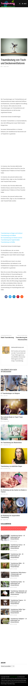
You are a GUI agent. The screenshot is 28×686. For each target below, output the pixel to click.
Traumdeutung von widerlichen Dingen (11, 466)
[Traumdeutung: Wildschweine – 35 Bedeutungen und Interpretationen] (5, 573)
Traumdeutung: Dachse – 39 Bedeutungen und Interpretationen (17, 546)
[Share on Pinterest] (18, 296)
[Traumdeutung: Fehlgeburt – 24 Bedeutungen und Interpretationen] (5, 619)
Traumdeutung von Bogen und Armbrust (11, 233)
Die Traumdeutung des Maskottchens (11, 442)
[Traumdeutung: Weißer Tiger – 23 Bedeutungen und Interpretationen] (5, 609)
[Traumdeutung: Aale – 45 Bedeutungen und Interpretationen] (5, 554)
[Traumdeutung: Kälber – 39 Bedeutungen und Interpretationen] (5, 563)
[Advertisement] (14, 21)
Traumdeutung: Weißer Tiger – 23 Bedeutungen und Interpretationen (18, 611)
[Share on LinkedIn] (14, 296)
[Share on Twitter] (10, 296)
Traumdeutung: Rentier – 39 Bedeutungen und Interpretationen (17, 537)
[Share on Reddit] (21, 296)
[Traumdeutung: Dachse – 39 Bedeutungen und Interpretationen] (5, 545)
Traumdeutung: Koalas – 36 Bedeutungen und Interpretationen (17, 583)
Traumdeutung (13, 676)
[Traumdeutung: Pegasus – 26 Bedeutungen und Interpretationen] (5, 600)
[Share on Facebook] (6, 296)
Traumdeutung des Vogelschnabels (10, 240)
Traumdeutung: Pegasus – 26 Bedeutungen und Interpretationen (18, 601)
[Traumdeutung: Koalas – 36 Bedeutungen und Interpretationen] (5, 582)
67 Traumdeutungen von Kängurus (10, 393)
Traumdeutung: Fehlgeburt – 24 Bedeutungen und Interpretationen (18, 620)
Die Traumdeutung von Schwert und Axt (11, 237)
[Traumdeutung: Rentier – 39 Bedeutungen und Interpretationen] (5, 536)
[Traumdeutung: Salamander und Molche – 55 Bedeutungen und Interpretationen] (5, 591)
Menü (25, 3)
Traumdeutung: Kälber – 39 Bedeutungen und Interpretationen (17, 565)
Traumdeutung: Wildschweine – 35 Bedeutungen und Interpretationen (18, 574)
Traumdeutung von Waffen (8, 242)
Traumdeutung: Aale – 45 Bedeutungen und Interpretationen (16, 555)
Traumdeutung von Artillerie (8, 235)
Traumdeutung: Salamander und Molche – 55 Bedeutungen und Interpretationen (18, 592)
